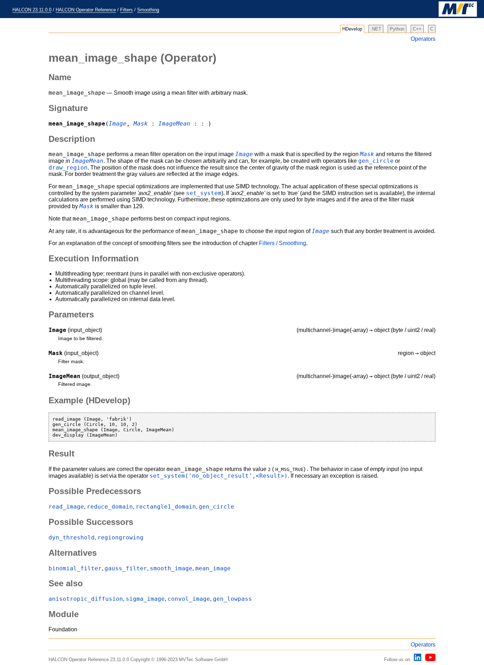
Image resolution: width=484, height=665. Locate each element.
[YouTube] (429, 659)
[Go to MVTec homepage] (458, 15)
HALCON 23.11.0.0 (31, 9)
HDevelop (352, 29)
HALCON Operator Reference (86, 9)
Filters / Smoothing (282, 243)
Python (397, 29)
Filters (126, 9)
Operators (423, 39)
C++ (417, 29)
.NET (376, 29)
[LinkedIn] (417, 659)
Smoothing (148, 9)
